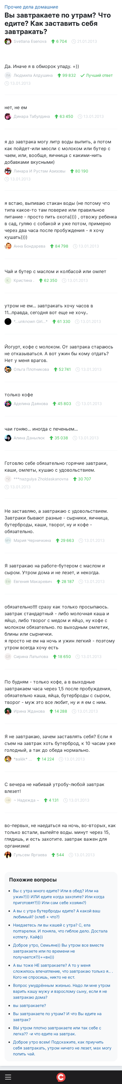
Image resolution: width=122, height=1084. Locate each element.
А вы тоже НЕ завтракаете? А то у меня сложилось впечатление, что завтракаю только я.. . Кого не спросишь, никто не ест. (63, 971)
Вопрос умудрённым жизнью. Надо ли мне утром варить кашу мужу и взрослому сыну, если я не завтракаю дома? (61, 991)
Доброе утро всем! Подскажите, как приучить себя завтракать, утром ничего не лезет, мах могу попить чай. (62, 1048)
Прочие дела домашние (31, 7)
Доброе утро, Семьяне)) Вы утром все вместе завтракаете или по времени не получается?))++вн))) (58, 951)
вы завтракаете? (29, 1005)
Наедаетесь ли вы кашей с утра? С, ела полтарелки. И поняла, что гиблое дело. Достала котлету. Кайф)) (60, 931)
